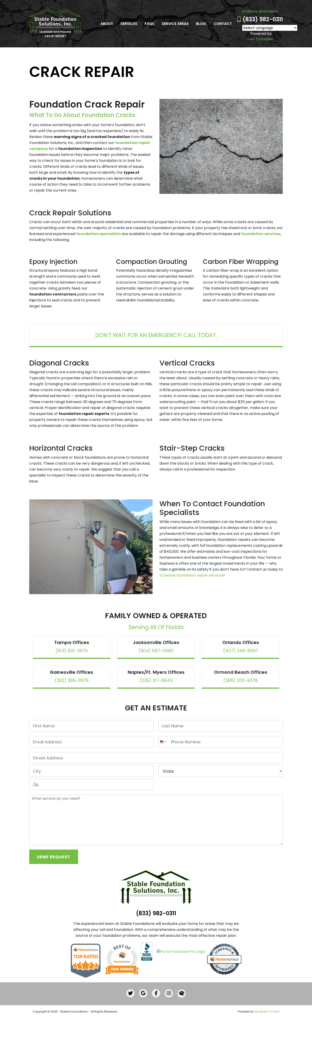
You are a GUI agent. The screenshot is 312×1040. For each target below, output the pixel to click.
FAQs (149, 23)
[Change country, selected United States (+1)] (163, 742)
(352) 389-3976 (72, 680)
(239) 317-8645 (156, 680)
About (106, 23)
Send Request (53, 857)
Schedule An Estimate (260, 11)
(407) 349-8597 (240, 651)
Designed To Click (266, 1011)
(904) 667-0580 (156, 651)
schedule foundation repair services (191, 575)
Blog (201, 23)
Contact (222, 23)
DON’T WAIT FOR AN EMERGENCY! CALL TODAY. (156, 335)
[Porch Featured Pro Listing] (179, 951)
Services (128, 23)
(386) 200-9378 (240, 680)
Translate (264, 39)
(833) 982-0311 (263, 19)
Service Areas (175, 23)
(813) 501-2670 (72, 651)
